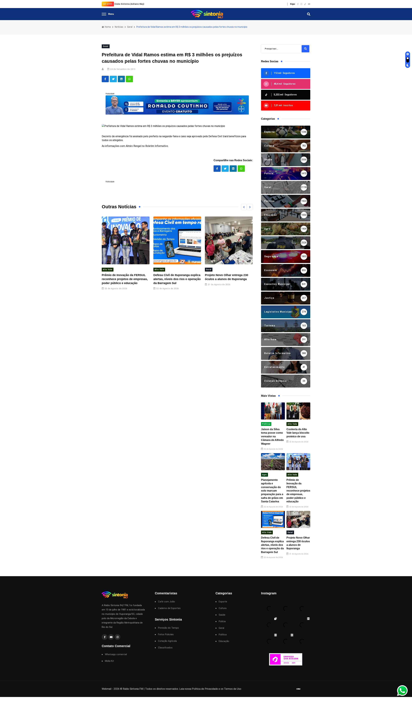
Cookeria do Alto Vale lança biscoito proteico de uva (297, 433)
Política (266, 424)
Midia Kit (109, 661)
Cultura (222, 608)
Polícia (222, 621)
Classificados (165, 647)
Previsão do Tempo (168, 628)
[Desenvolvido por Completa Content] (298, 689)
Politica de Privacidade (205, 688)
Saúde (222, 615)
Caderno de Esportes (169, 608)
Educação (224, 641)
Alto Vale (107, 269)
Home (107, 27)
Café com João (166, 601)
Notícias (119, 27)
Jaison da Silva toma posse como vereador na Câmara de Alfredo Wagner (272, 436)
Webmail (106, 688)
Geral (129, 27)
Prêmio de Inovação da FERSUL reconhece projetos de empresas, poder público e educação (125, 279)
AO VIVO (107, 4)
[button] (244, 207)
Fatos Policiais (166, 634)
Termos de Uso (232, 688)
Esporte (223, 601)
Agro (264, 475)
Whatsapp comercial (116, 654)
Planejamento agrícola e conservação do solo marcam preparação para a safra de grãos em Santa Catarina (272, 491)
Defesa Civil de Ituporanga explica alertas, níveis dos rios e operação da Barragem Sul (177, 279)
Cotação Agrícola (167, 641)
